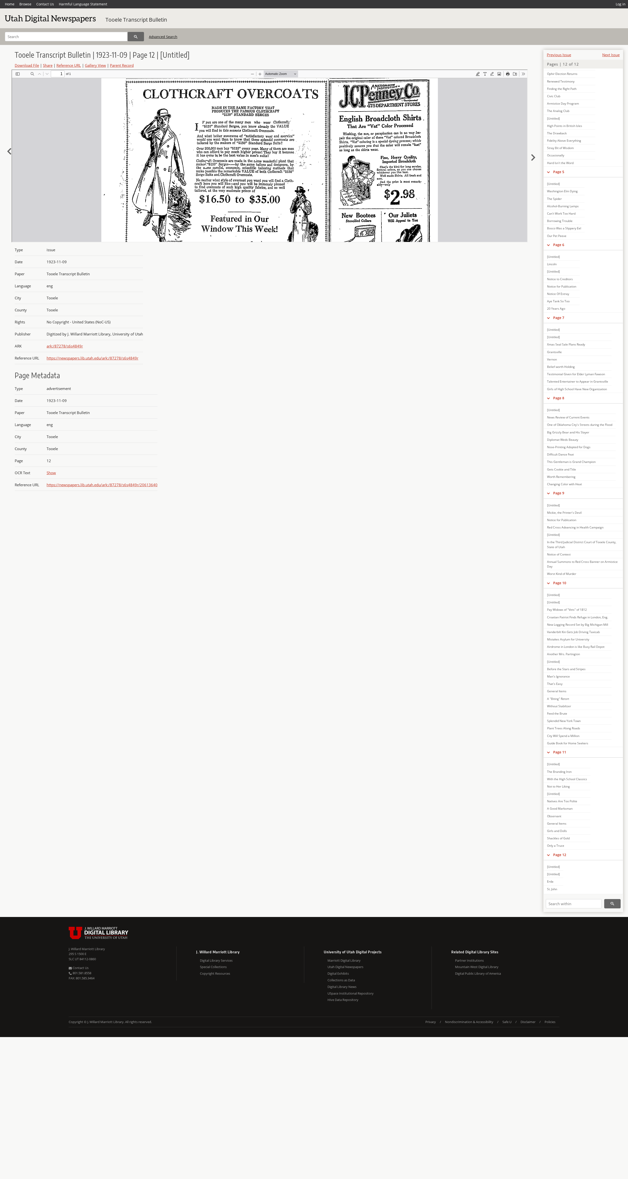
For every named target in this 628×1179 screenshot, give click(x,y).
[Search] (136, 36)
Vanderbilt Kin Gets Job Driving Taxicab (573, 632)
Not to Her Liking (558, 786)
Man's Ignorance (558, 676)
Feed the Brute (557, 713)
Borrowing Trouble (560, 221)
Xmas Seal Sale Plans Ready (566, 344)
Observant (554, 816)
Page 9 (558, 493)
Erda (550, 881)
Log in (621, 4)
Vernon (552, 359)
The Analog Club (558, 111)
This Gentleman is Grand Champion (571, 462)
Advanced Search (163, 36)
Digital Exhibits (338, 973)
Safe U (506, 1022)
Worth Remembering (561, 477)
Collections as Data (341, 980)
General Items (556, 691)
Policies (550, 1022)
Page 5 (558, 171)
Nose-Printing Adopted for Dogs (568, 447)
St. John (552, 889)
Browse (25, 4)
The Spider (554, 199)
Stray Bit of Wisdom (560, 148)
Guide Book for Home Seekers (567, 743)
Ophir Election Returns (562, 74)
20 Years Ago (556, 308)
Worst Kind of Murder (561, 574)
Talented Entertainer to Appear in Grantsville (577, 381)
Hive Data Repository (342, 1000)
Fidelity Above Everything (564, 141)
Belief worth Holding (561, 367)
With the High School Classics (567, 779)
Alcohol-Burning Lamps (563, 206)
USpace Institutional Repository (350, 993)
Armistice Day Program (563, 103)
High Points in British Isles (564, 126)
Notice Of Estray (558, 294)
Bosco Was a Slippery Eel (564, 228)
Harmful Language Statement (83, 4)
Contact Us (45, 4)
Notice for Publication (561, 286)
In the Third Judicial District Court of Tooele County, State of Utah (581, 544)
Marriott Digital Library (344, 960)
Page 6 (558, 244)
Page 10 (559, 583)
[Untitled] (553, 118)
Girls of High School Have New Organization (577, 389)
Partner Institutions (469, 960)
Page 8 (558, 398)
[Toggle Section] (548, 172)
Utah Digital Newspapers (345, 967)
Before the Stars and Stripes (566, 669)
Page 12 (559, 854)
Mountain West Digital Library (476, 967)
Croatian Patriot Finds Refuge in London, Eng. (577, 617)
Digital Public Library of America (478, 973)
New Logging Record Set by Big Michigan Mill (577, 625)
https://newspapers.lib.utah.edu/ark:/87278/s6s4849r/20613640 (102, 484)
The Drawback (557, 133)
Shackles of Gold (558, 838)
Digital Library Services (216, 960)
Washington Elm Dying (562, 191)
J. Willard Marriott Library (87, 949)
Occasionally (555, 155)
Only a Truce (555, 846)
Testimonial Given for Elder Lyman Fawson (576, 374)
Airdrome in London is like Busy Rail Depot (575, 647)
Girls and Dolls (557, 831)
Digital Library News (341, 987)
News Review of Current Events (568, 417)
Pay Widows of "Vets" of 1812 (567, 610)
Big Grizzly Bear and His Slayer (568, 432)
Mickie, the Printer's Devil (564, 513)
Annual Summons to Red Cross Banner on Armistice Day (582, 564)
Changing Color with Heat (564, 484)
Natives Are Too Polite (562, 801)
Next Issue (611, 54)
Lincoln (552, 264)
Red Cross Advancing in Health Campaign (575, 527)
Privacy (430, 1022)
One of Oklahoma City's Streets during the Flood (579, 425)
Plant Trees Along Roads (563, 728)
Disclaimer (528, 1022)
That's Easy (555, 684)
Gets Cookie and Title (561, 469)
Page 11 (559, 752)
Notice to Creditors (560, 279)
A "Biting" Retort (558, 699)
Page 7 (558, 317)
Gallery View (95, 65)
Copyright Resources (215, 973)
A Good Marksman (560, 808)
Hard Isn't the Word (560, 163)
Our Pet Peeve (556, 236)
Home (9, 4)
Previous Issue (559, 54)
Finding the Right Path (561, 89)
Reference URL (68, 65)
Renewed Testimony (561, 81)
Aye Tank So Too (558, 301)
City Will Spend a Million (563, 736)
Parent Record (122, 65)
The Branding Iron (559, 772)
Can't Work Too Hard (561, 213)
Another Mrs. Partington (563, 654)
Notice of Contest (559, 554)
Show (51, 472)
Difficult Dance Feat (560, 454)
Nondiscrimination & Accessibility (469, 1022)
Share (47, 65)
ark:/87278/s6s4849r (65, 346)
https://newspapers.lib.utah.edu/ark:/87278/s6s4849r (92, 358)
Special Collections (213, 967)
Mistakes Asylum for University (568, 639)
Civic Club (553, 96)
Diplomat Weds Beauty (562, 440)
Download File (27, 65)
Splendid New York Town (564, 721)
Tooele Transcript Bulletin (136, 19)
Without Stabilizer (559, 706)
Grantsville (554, 352)
